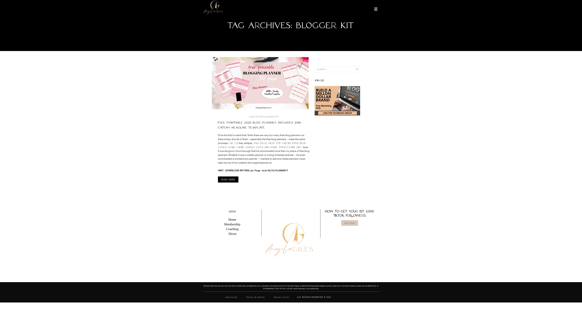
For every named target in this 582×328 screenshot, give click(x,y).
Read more (228, 179)
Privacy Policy (282, 297)
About (232, 234)
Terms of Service (255, 297)
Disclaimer (231, 297)
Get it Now (349, 223)
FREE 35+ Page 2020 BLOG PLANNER (265, 170)
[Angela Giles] (213, 9)
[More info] (374, 9)
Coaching (232, 229)
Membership (232, 224)
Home (232, 219)
